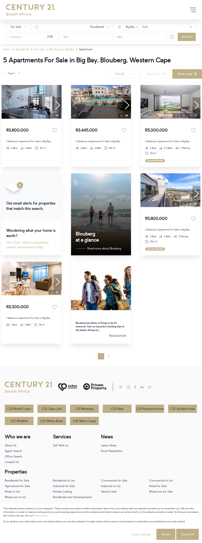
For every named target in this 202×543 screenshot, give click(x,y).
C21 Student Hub (182, 409)
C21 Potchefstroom (150, 409)
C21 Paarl (117, 409)
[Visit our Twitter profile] (121, 387)
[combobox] (159, 27)
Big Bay (69, 49)
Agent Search (13, 451)
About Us (11, 445)
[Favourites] (54, 130)
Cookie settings (141, 534)
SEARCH (186, 37)
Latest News (109, 445)
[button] (137, 27)
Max (120, 37)
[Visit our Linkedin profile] (142, 387)
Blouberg (54, 49)
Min (66, 37)
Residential (22, 49)
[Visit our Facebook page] (135, 387)
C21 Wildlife (19, 421)
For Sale (39, 49)
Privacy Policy (41, 515)
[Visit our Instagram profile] (128, 387)
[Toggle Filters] (172, 37)
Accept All (187, 534)
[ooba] (67, 387)
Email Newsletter (112, 451)
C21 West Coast (84, 421)
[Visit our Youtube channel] (149, 387)
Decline (166, 534)
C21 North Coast (19, 409)
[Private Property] (95, 387)
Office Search (13, 456)
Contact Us (12, 462)
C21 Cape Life (52, 409)
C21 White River (51, 421)
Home (7, 49)
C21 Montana (84, 409)
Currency (16, 37)
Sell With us (60, 445)
